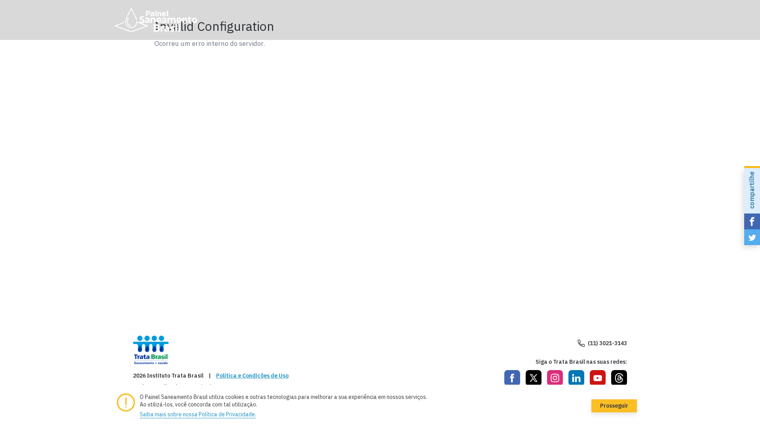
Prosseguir (614, 405)
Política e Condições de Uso (252, 376)
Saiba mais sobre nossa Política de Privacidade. (198, 414)
